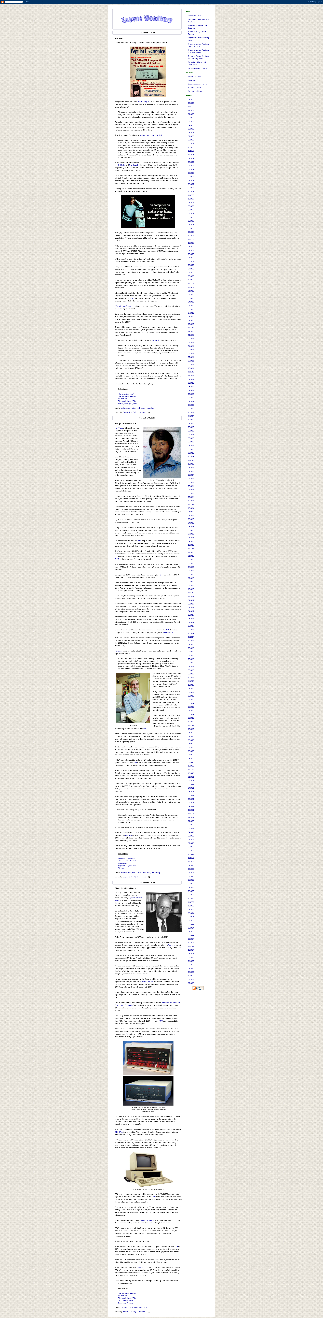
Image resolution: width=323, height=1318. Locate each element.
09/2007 (191, 188)
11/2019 (191, 725)
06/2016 (191, 574)
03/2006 (191, 121)
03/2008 (191, 210)
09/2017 (191, 630)
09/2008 (191, 232)
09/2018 (191, 674)
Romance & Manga (195, 91)
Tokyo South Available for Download (197, 27)
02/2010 (191, 295)
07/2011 (191, 357)
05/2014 (191, 482)
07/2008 (191, 225)
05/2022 (191, 836)
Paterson (118, 651)
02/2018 (191, 648)
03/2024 (191, 917)
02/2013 (191, 427)
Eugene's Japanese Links (197, 84)
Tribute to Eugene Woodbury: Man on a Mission (198, 51)
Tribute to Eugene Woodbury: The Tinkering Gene (198, 57)
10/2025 (191, 976)
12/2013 (191, 464)
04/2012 (191, 390)
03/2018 (191, 652)
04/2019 (191, 700)
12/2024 (191, 950)
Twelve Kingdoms (194, 76)
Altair (176, 1247)
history (139, 873)
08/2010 (191, 317)
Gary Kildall (133, 165)
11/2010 (191, 328)
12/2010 (191, 331)
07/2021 (191, 799)
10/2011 (191, 368)
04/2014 (191, 479)
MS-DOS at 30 (123, 399)
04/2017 (191, 611)
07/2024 (191, 932)
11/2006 (191, 151)
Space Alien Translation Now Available (198, 21)
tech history (141, 408)
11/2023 (191, 902)
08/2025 (191, 972)
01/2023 (191, 865)
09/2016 (191, 585)
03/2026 (191, 979)
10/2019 (191, 722)
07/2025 (191, 968)
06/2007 (191, 177)
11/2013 (191, 460)
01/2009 (191, 247)
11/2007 (191, 195)
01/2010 (191, 291)
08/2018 (191, 670)
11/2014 (191, 504)
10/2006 (191, 147)
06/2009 (191, 265)
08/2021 (191, 803)
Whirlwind (171, 945)
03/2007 (191, 166)
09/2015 (191, 541)
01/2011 (191, 335)
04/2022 (191, 832)
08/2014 (191, 493)
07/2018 (191, 667)
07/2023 (191, 887)
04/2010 (191, 302)
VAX (127, 1034)
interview (128, 835)
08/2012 (191, 405)
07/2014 (191, 490)
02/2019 (191, 692)
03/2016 (191, 563)
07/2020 (191, 755)
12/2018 (191, 685)
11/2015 (191, 549)
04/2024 (191, 921)
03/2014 (191, 475)
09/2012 (191, 409)
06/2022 (191, 840)
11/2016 (191, 593)
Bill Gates (122, 165)
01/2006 (191, 114)
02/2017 (191, 604)
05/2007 (191, 173)
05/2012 (191, 394)
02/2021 (191, 781)
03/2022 (191, 828)
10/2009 (191, 280)
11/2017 (191, 637)
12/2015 (191, 552)
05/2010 (191, 306)
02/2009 (191, 250)
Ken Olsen (119, 428)
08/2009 (191, 272)
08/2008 (191, 228)
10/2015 (191, 545)
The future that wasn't (126, 394)
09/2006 (191, 144)
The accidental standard (127, 396)
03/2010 (191, 298)
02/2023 (191, 869)
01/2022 (191, 821)
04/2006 (191, 125)
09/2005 (191, 99)
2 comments (141, 1312)
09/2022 (191, 851)
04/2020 (191, 744)
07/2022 (191, 843)
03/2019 (191, 696)
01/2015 (191, 512)
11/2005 (191, 107)
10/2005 (191, 103)
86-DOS (167, 630)
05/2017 (191, 615)
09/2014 (191, 497)
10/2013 (191, 457)
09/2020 (191, 762)
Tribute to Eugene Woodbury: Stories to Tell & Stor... (198, 45)
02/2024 (191, 913)
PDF (144, 729)
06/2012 (191, 398)
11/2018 (191, 681)
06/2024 (191, 928)
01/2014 (191, 468)
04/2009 (191, 258)
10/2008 (191, 236)
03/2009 (191, 254)
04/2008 (191, 214)
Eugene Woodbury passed (197, 68)
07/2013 (191, 445)
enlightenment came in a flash (151, 135)
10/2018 (191, 677)
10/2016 (191, 589)
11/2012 (191, 416)
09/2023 (191, 895)
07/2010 (191, 313)
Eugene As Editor (194, 16)
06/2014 (191, 486)
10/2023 (191, 898)
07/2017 (191, 622)
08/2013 (191, 449)
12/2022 (191, 862)
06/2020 (191, 751)
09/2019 (191, 718)
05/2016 (191, 571)
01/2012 (191, 379)
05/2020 (191, 747)
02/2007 (191, 162)
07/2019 (191, 711)
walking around (147, 982)
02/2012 (191, 383)
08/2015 (191, 538)
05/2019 (191, 703)
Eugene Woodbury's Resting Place (198, 39)
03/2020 (191, 740)
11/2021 (191, 814)
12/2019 (191, 729)
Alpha (153, 1197)
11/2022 (191, 858)
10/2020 (191, 766)
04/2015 (191, 523)
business (124, 408)
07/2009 (191, 269)
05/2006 (191, 129)
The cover (122, 868)
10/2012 (191, 412)
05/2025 (191, 965)
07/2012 (191, 401)
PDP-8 (160, 1021)
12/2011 (191, 375)
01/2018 (191, 644)
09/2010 (191, 320)
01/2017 (191, 600)
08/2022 (191, 847)
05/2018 (191, 659)
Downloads (192, 80)
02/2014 (191, 471)
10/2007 (191, 191)
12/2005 (191, 110)
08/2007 (191, 184)
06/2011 (191, 353)
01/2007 (191, 158)
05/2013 (191, 438)
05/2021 (191, 792)
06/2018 (191, 663)
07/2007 (191, 180)
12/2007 (191, 199)
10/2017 (191, 633)
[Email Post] (148, 412)
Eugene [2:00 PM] (129, 877)
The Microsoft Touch (123, 306)
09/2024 (191, 939)
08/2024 (191, 935)
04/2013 (191, 435)
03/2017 (191, 608)
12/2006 (191, 155)
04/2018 (191, 655)
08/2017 (191, 626)
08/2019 (191, 714)
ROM (131, 298)
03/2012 (191, 387)
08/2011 (191, 361)
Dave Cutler (141, 1267)
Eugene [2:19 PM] (129, 1312)
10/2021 (191, 810)
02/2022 (191, 825)
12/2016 (191, 597)
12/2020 (191, 773)
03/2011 (191, 342)
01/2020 (191, 733)
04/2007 (191, 169)
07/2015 (191, 534)
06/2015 (191, 530)
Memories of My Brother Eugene (197, 33)
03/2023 (191, 873)
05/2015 (191, 527)
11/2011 (191, 372)
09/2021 (191, 806)
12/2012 (191, 420)
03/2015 (191, 519)
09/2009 (191, 276)
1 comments (141, 412)
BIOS (140, 541)
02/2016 (191, 560)
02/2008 (191, 206)
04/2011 (191, 346)
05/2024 (191, 924)
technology (150, 408)
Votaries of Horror (194, 88)
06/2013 (191, 442)
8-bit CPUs (119, 1132)
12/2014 (191, 508)
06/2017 (191, 619)
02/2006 (191, 118)
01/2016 (191, 556)
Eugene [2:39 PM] (129, 412)
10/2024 (191, 943)
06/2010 (191, 309)
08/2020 (191, 759)
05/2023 (191, 880)
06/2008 (191, 221)
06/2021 (191, 795)
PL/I (160, 575)
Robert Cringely (143, 102)
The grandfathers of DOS (127, 401)
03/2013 (191, 431)
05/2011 (191, 350)
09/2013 (191, 453)
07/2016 (191, 578)
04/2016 (191, 567)
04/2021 (191, 788)
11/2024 (191, 946)
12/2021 (191, 817)
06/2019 (191, 707)
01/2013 (191, 423)
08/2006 (191, 140)
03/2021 (191, 784)
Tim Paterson (168, 632)
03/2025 (191, 957)
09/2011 (191, 365)
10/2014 (191, 501)
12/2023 (191, 906)
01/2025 (191, 954)
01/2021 (191, 777)
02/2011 (191, 339)
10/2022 (191, 854)
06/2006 (191, 133)
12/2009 (191, 287)
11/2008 (191, 239)
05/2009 (191, 261)
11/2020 (191, 770)
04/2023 (191, 876)
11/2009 (191, 283)
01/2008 (191, 203)
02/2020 (191, 736)
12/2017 (191, 641)
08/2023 (191, 891)
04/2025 (191, 961)
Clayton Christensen (147, 1220)
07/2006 (191, 136)
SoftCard (118, 559)
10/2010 (191, 324)
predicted (155, 340)
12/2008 (191, 243)
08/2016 (191, 582)
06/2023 (191, 884)
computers (132, 408)
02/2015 (191, 515)
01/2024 (191, 909)
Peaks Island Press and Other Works (197, 63)
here (135, 763)
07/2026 (191, 983)
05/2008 (191, 217)
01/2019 (191, 689)
